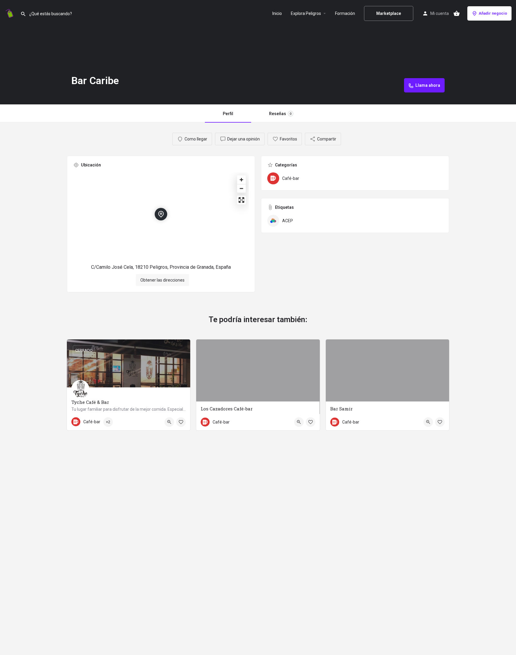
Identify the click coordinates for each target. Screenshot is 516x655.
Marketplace (388, 13)
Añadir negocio (493, 13)
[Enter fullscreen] (241, 200)
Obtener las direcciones (162, 280)
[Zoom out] (241, 188)
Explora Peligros (306, 13)
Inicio (277, 13)
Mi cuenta (439, 13)
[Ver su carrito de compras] (456, 13)
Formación (345, 13)
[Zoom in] (241, 179)
